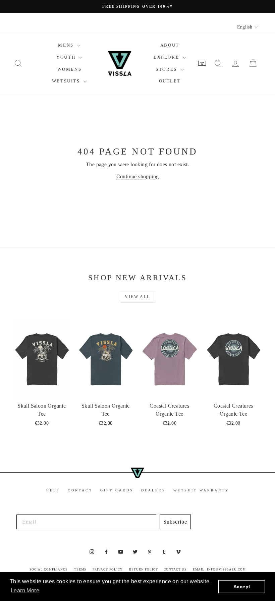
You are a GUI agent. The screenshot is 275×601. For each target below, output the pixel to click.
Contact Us (175, 569)
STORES (167, 69)
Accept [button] (241, 586)
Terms (80, 569)
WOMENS (69, 69)
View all (137, 296)
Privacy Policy (108, 569)
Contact (80, 490)
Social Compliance (49, 569)
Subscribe (175, 522)
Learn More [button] (25, 590)
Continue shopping (137, 176)
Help (53, 490)
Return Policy (143, 569)
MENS (66, 45)
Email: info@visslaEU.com (219, 569)
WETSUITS (67, 80)
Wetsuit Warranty (201, 490)
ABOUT (169, 45)
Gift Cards (116, 490)
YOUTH (66, 57)
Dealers (153, 490)
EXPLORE (167, 57)
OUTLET (170, 80)
